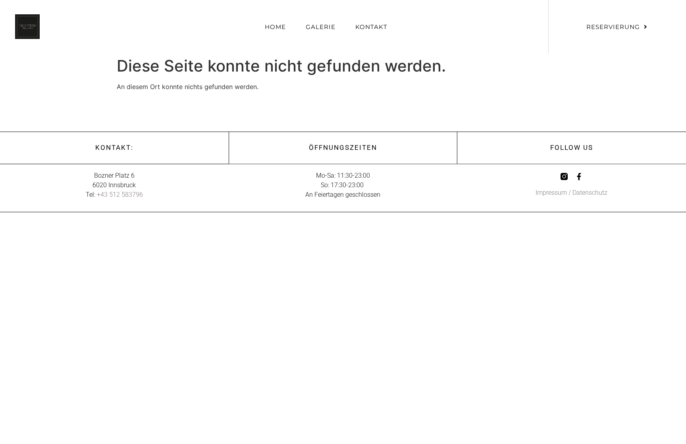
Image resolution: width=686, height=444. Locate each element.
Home (275, 27)
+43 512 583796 (120, 194)
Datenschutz (589, 192)
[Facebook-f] (579, 176)
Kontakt (371, 27)
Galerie (320, 27)
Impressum (551, 192)
